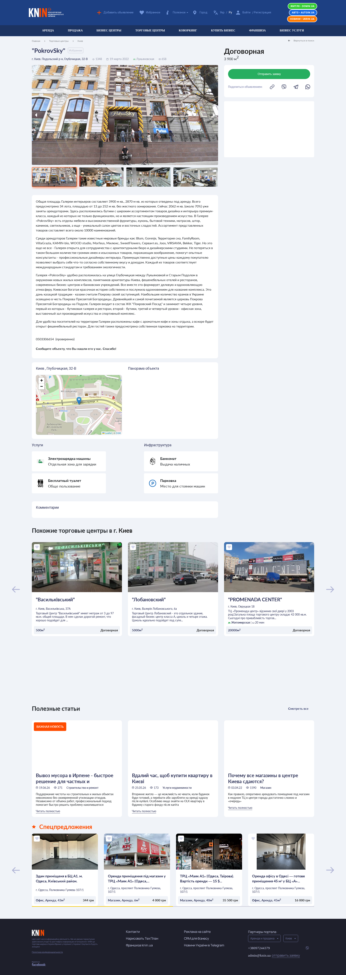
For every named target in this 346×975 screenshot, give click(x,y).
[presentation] (55, 115)
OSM (118, 432)
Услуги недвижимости (177, 787)
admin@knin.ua (274, 955)
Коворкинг (188, 30)
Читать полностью (48, 811)
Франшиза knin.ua (139, 945)
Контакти (133, 931)
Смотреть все (298, 708)
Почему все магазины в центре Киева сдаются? (263, 778)
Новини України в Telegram (204, 945)
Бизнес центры (109, 30)
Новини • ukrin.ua (302, 19)
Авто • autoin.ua (303, 12)
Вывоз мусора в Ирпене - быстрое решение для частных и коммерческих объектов (74, 778)
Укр (222, 12)
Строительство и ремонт (82, 787)
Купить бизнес (223, 30)
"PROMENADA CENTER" (255, 599)
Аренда (48, 30)
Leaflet (108, 432)
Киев (80, 40)
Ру (230, 12)
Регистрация (262, 12)
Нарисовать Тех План (142, 938)
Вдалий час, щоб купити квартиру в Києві (172, 778)
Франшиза (257, 30)
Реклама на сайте (197, 931)
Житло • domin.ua (302, 6)
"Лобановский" (149, 599)
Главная (36, 40)
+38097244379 (259, 948)
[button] (78, 401)
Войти (246, 12)
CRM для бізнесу (196, 938)
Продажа (75, 30)
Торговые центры (150, 30)
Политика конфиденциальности (47, 952)
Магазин (265, 787)
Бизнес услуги (292, 30)
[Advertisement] (269, 129)
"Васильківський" (55, 599)
